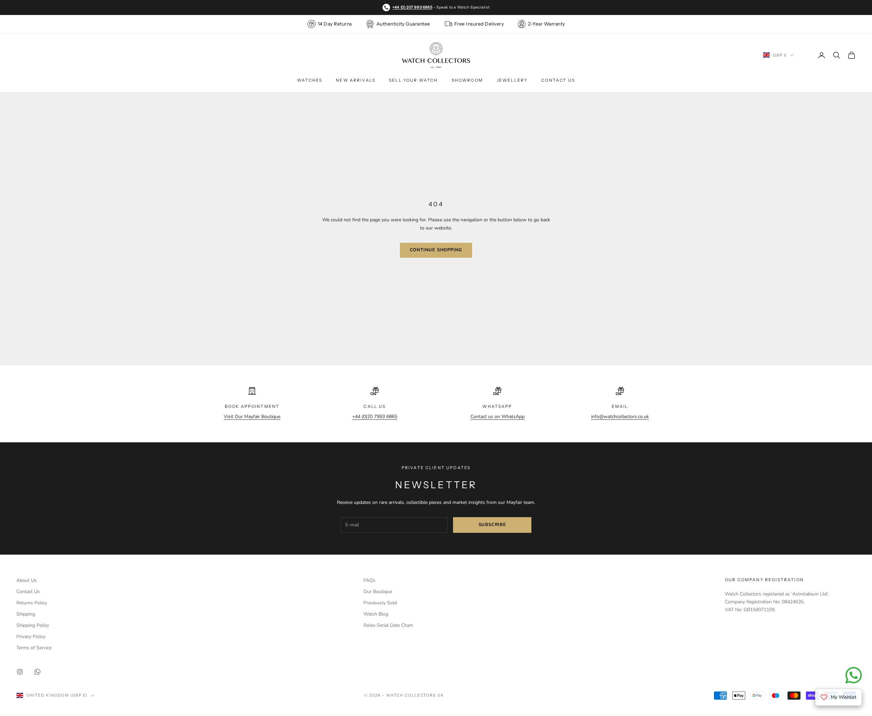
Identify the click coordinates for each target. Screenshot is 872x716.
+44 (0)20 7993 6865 (374, 416)
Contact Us (558, 80)
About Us (26, 580)
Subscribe (492, 525)
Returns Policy (31, 603)
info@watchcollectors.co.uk (620, 416)
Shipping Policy (32, 625)
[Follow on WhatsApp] (37, 671)
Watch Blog (375, 614)
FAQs (369, 580)
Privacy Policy (30, 636)
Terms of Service (33, 648)
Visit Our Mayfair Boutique (252, 416)
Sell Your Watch (413, 80)
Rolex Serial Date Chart (388, 625)
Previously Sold (380, 603)
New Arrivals (355, 80)
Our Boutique (377, 591)
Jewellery (512, 80)
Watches (309, 80)
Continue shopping (436, 250)
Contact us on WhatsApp (497, 416)
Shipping (25, 614)
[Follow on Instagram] (19, 671)
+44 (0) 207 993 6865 (412, 7)
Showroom (467, 80)
